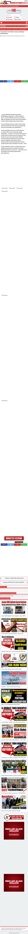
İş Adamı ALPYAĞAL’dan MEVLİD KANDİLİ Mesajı (15, 26)
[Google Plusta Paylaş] (17, 81)
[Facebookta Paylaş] (3, 81)
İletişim (17, 17)
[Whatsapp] (24, 81)
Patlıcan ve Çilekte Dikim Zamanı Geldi (14, 653)
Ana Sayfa (9, 17)
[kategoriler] (26, 22)
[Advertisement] (14, 65)
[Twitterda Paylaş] (10, 81)
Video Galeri (10, 19)
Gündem (9, 29)
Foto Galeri (18, 19)
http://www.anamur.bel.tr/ (11, 149)
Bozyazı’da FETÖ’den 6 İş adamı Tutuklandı (13, 657)
